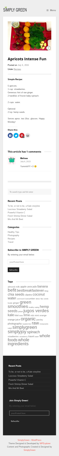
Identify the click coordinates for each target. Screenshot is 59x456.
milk (32, 315)
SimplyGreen (24, 440)
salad (10, 328)
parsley (39, 320)
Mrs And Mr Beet (15, 219)
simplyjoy (17, 331)
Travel (10, 242)
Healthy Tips (13, 232)
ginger (16, 303)
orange (43, 315)
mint (37, 315)
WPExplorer (45, 443)
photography (15, 323)
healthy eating (34, 307)
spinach (33, 332)
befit (12, 290)
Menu (53, 10)
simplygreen (24, 327)
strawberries (13, 336)
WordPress (36, 440)
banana (42, 286)
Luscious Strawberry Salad (20, 209)
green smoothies (19, 304)
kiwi (17, 315)
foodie (10, 303)
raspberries (26, 324)
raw (35, 322)
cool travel (21, 299)
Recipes (17, 69)
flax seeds (44, 299)
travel (31, 336)
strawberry (23, 336)
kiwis (21, 315)
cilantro (28, 294)
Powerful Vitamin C (16, 212)
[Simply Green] (15, 9)
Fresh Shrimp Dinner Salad (20, 216)
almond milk (14, 287)
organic (28, 318)
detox (38, 299)
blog (46, 291)
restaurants (43, 324)
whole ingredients (18, 341)
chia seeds (16, 294)
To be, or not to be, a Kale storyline (24, 206)
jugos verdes (36, 310)
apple (23, 286)
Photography (13, 235)
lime (27, 315)
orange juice (14, 319)
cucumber (30, 298)
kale (11, 315)
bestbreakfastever (30, 290)
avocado (32, 286)
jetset (20, 311)
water (37, 336)
